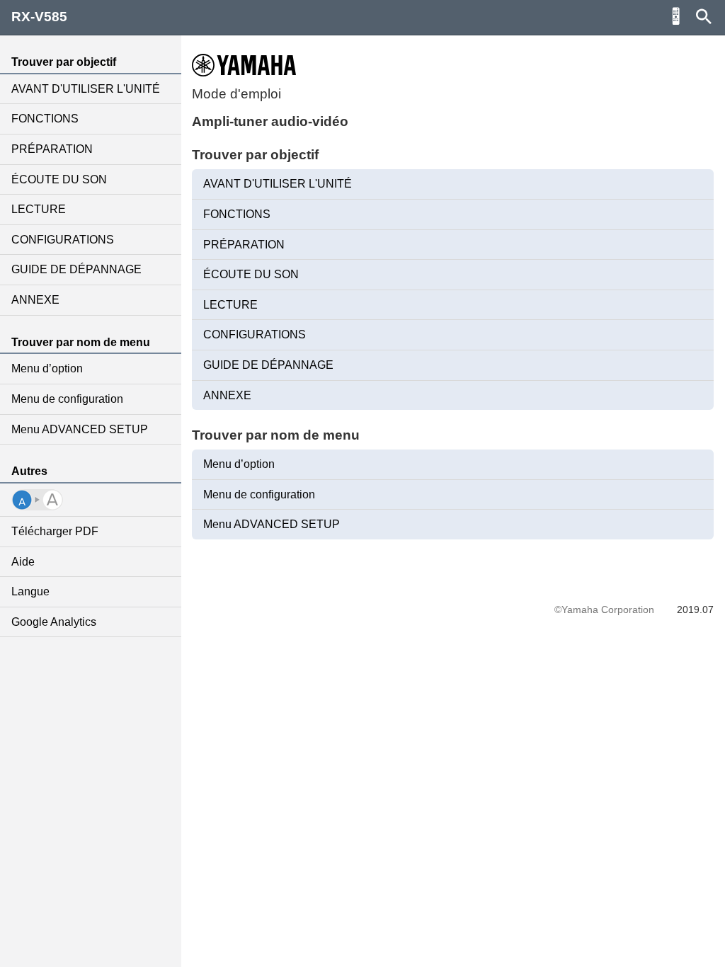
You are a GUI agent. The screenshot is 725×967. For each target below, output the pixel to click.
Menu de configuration (67, 399)
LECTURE (38, 209)
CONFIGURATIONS (62, 240)
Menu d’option (47, 368)
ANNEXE (35, 300)
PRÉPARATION (52, 149)
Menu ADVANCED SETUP (79, 429)
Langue (30, 591)
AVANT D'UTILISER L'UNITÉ (85, 89)
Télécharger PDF (54, 531)
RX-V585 (39, 16)
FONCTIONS (45, 119)
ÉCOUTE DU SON (59, 179)
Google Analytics (53, 622)
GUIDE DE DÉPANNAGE (76, 269)
